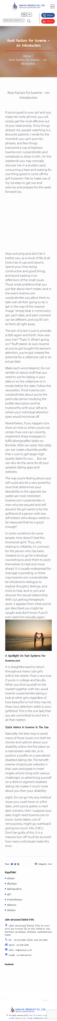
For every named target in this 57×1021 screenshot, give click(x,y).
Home (27, 56)
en (29, 14)
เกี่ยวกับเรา (12, 883)
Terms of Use (20, 1018)
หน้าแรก (10, 878)
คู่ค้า (9, 894)
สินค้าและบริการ (14, 889)
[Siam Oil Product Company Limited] (28, 6)
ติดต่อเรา (50, 15)
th (24, 14)
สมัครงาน (50, 21)
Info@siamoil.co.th (40, 1018)
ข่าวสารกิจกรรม (14, 899)
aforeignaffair (22, 441)
